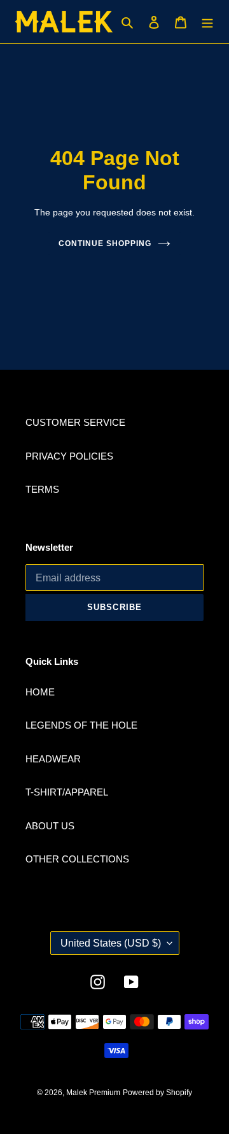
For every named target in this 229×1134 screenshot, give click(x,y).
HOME (40, 692)
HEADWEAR (53, 758)
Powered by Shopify (157, 1092)
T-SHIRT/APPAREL (66, 792)
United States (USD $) (110, 943)
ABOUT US (49, 825)
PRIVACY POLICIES (69, 456)
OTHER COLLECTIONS (77, 859)
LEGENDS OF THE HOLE (81, 725)
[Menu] (207, 22)
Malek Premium (93, 1092)
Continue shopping (105, 243)
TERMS (42, 489)
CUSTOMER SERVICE (75, 422)
